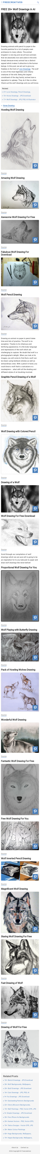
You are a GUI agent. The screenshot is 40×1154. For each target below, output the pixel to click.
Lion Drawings (25, 69)
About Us (15, 1147)
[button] (2, 2)
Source (4, 173)
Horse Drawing (9, 106)
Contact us (24, 1147)
